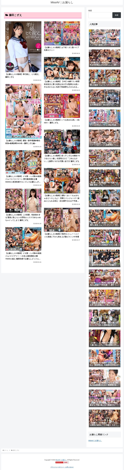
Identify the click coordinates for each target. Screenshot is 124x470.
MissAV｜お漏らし (61, 460)
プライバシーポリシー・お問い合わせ (62, 467)
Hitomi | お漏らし (95, 441)
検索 (90, 11)
